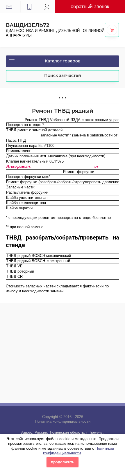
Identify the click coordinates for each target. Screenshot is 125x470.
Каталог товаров (63, 61)
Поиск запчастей (62, 75)
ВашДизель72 (27, 25)
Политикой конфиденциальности (78, 450)
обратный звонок (90, 6)
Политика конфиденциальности (62, 421)
